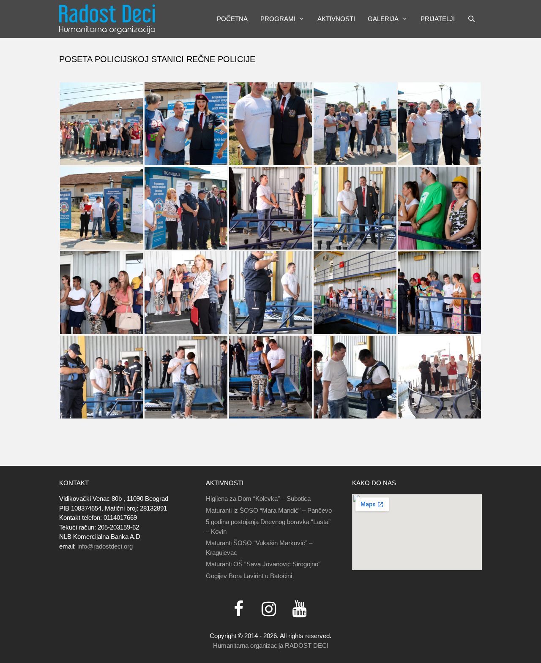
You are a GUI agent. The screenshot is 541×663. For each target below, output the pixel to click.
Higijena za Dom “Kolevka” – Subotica (258, 498)
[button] (303, 19)
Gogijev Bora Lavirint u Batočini (249, 575)
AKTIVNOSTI (336, 18)
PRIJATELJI (438, 18)
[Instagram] (268, 609)
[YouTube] (299, 609)
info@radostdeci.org (105, 546)
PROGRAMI (277, 18)
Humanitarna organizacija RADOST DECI (270, 645)
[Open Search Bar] (471, 19)
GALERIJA (383, 18)
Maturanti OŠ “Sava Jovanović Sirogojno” (263, 564)
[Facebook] (238, 609)
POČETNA (232, 18)
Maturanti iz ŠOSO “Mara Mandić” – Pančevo (269, 510)
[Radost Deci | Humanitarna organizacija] (107, 19)
